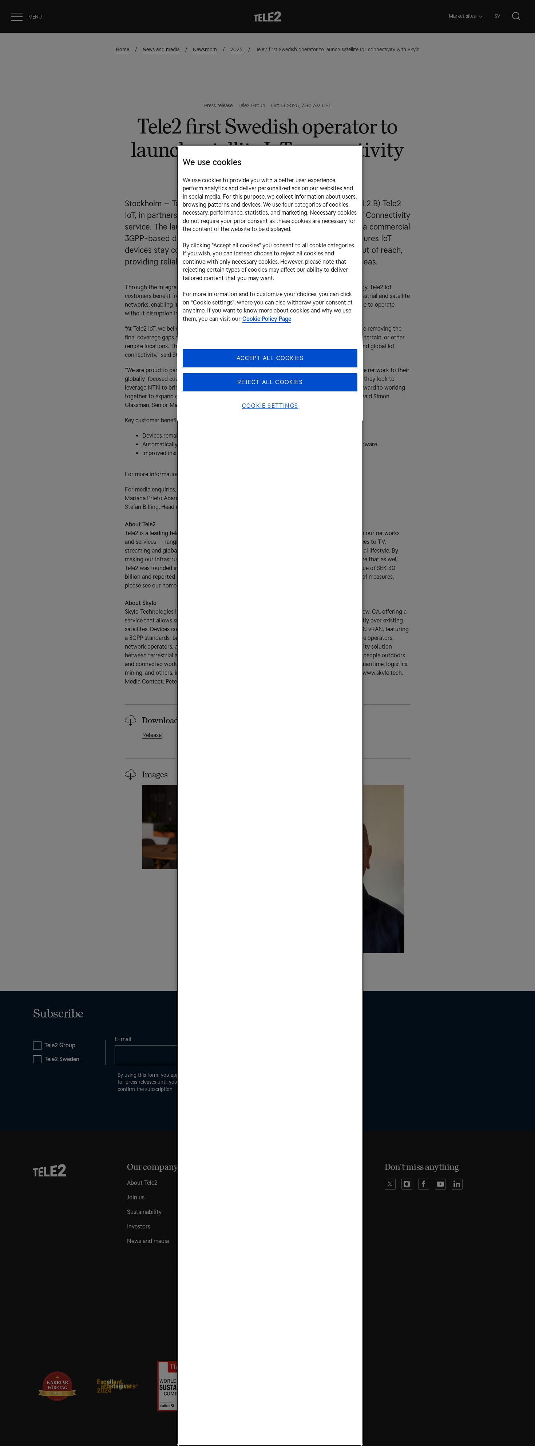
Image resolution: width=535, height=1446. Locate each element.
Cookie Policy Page (266, 318)
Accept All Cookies (270, 358)
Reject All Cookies (270, 382)
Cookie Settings (270, 405)
